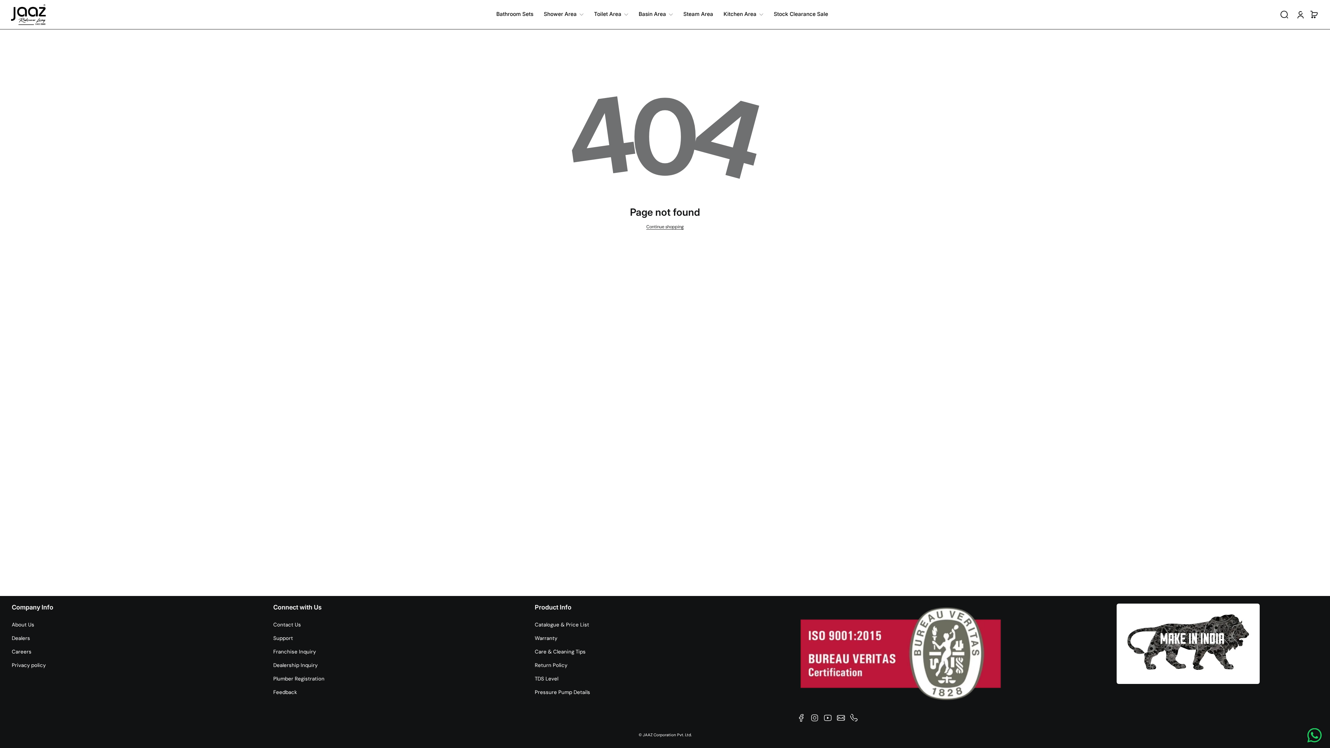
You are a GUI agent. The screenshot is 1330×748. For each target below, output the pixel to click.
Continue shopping (665, 227)
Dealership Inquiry (295, 665)
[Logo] (28, 14)
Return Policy (551, 665)
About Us (23, 624)
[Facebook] (801, 718)
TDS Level (546, 678)
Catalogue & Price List (562, 624)
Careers (22, 651)
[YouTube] (828, 718)
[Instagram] (814, 718)
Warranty (546, 638)
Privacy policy (29, 665)
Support (283, 638)
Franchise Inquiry (294, 651)
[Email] (841, 718)
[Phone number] (854, 718)
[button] (1284, 14)
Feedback (285, 692)
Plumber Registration (299, 678)
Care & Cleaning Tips (560, 651)
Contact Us (287, 624)
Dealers (21, 638)
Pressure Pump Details (562, 692)
